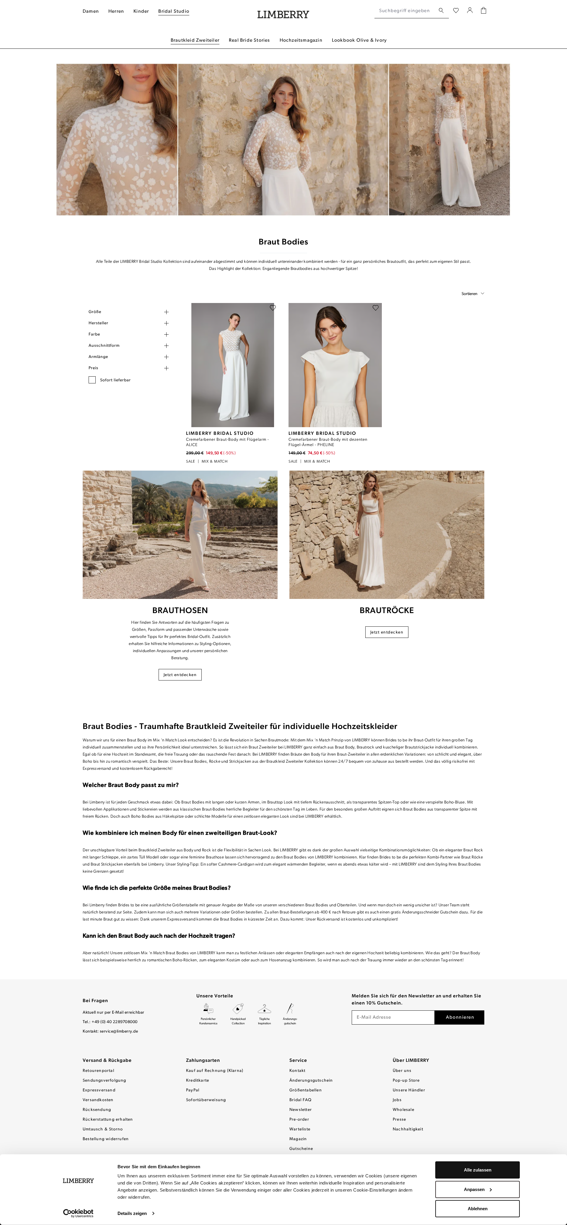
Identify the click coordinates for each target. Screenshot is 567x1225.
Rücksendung (97, 1110)
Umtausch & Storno (103, 1129)
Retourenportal (98, 1071)
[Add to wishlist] (273, 309)
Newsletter (300, 1110)
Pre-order (299, 1119)
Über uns (402, 1071)
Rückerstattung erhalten (108, 1119)
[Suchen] (441, 10)
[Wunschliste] (456, 11)
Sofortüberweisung (206, 1100)
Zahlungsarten (203, 1060)
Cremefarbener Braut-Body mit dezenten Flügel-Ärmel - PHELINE (328, 442)
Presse (399, 1119)
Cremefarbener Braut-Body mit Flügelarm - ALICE (227, 442)
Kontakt (297, 1071)
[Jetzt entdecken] (180, 535)
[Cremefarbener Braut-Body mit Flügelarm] (232, 365)
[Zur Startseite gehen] (283, 11)
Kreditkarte (197, 1080)
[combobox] (405, 10)
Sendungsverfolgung (104, 1080)
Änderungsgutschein (311, 1080)
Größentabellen (305, 1090)
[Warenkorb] (483, 11)
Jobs (397, 1100)
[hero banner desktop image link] (283, 140)
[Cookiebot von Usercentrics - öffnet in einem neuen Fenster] (78, 1213)
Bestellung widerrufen (106, 1139)
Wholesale (403, 1110)
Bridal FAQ (300, 1100)
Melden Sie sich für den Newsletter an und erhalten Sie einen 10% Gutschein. (416, 1000)
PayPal (192, 1090)
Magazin (298, 1139)
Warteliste (299, 1129)
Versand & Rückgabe (107, 1060)
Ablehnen (478, 1208)
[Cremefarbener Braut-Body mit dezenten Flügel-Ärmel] (335, 365)
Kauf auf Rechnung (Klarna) (214, 1071)
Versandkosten (98, 1100)
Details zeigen (132, 1213)
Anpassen (474, 1189)
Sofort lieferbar (115, 380)
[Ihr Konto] (470, 11)
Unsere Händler (409, 1090)
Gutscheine (301, 1149)
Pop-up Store (406, 1080)
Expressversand (99, 1090)
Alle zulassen (477, 1169)
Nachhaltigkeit (408, 1129)
